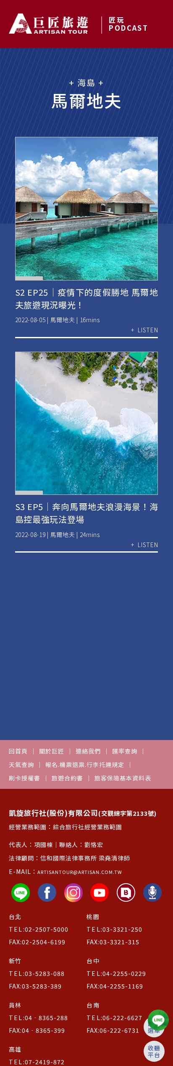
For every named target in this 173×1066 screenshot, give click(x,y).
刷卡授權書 (24, 778)
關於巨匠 (51, 751)
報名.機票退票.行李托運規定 (84, 764)
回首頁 (18, 751)
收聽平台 (154, 1051)
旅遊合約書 (67, 778)
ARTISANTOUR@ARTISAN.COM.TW (79, 871)
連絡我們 (88, 751)
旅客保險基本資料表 (122, 778)
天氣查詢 (21, 764)
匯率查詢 (124, 751)
